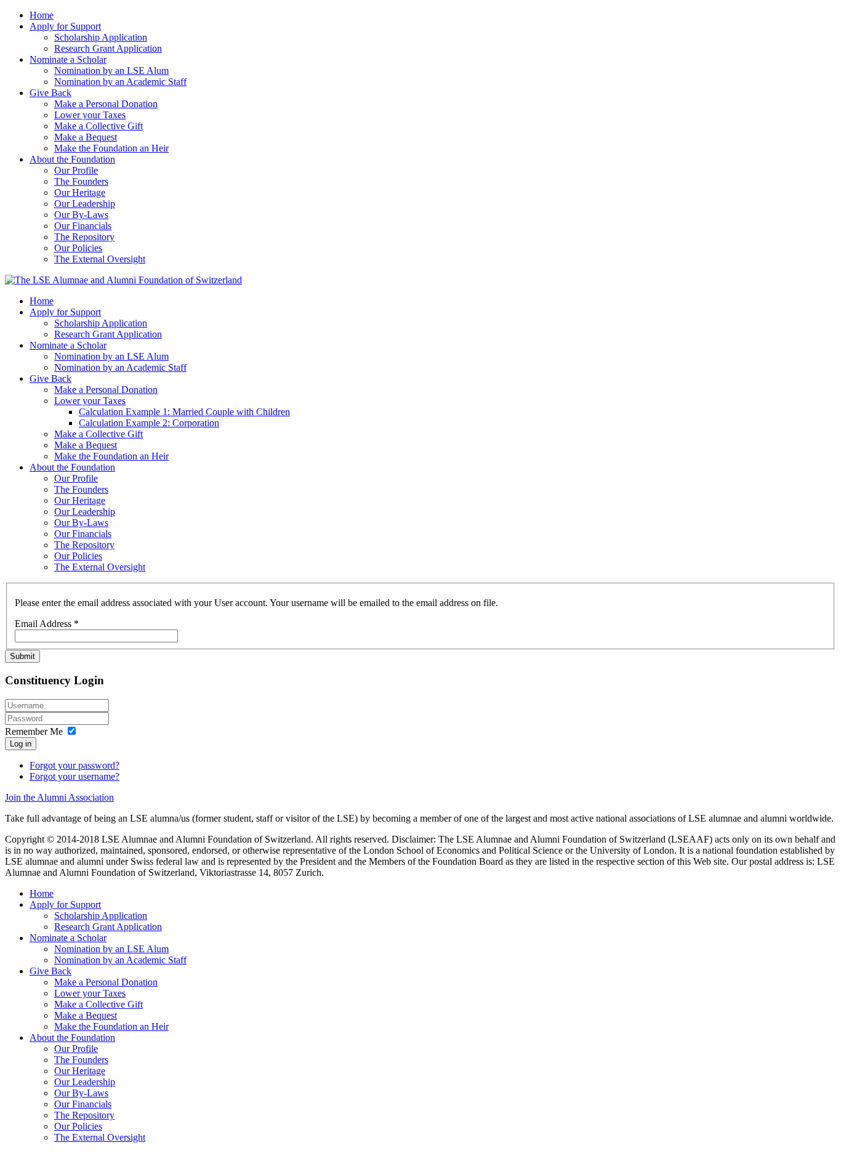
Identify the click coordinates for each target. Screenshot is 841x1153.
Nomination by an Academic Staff (120, 81)
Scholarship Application (100, 37)
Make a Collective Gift (98, 126)
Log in (20, 743)
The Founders (81, 181)
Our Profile (76, 170)
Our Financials (82, 225)
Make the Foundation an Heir (111, 148)
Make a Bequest (85, 137)
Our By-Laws (81, 214)
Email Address (47, 623)
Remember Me (34, 731)
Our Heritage (79, 192)
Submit (22, 656)
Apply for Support (65, 26)
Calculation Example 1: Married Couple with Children (184, 412)
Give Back (50, 92)
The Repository (84, 237)
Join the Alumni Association (59, 797)
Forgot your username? (74, 776)
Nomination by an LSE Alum (111, 70)
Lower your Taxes (90, 115)
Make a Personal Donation (106, 104)
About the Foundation (72, 159)
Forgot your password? (74, 765)
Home (42, 15)
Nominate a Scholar (68, 59)
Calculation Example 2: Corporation (149, 423)
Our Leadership (84, 203)
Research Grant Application (108, 48)
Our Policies (78, 248)
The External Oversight (99, 259)
